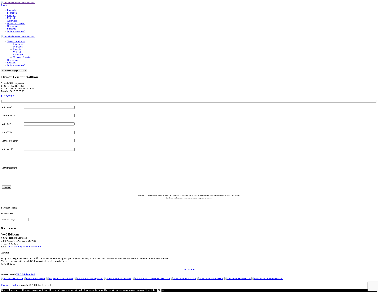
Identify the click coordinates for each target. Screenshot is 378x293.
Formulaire (189, 269)
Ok (159, 290)
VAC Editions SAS (25, 274)
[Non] (163, 290)
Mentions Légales (9, 285)
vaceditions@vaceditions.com (25, 246)
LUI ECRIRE (7, 96)
